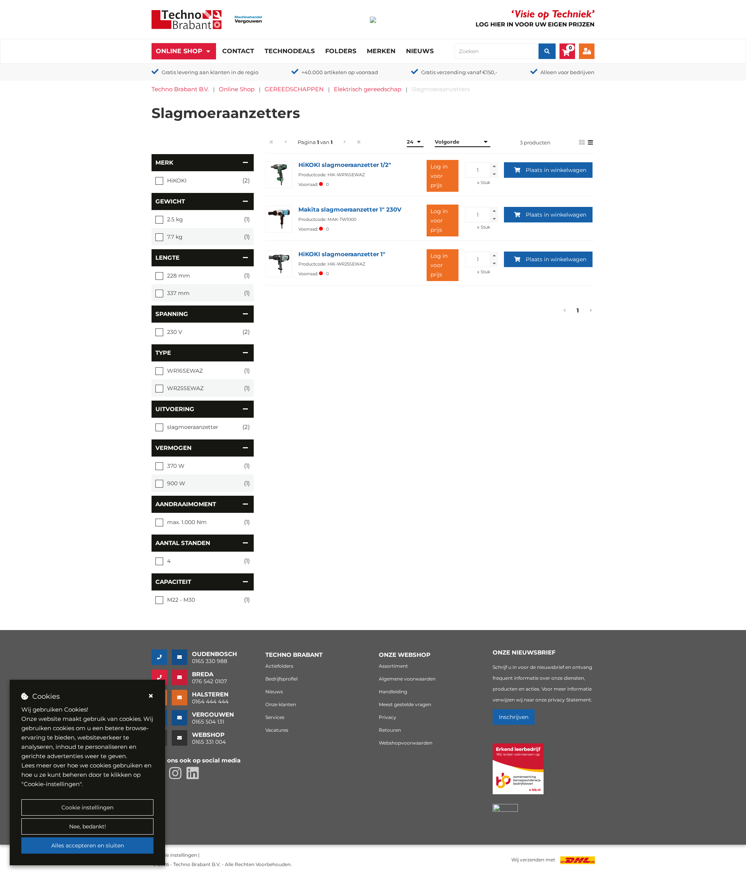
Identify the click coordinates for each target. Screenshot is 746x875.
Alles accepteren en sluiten (87, 845)
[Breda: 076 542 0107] (162, 677)
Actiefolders (279, 666)
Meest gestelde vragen (405, 704)
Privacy (387, 717)
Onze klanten (280, 704)
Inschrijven (513, 717)
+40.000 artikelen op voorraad (340, 72)
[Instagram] (177, 777)
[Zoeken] (547, 51)
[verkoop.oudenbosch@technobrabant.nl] (182, 657)
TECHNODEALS (290, 51)
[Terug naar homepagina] (186, 19)
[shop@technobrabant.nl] (182, 738)
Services (274, 717)
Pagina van (315, 142)
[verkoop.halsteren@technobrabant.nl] (182, 697)
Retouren (390, 730)
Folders (340, 51)
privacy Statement (569, 700)
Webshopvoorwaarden (405, 743)
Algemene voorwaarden (407, 679)
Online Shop (179, 51)
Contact (238, 51)
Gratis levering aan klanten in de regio (210, 72)
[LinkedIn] (194, 777)
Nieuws (420, 51)
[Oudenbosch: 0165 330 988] (162, 657)
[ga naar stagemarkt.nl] (518, 773)
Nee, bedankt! (87, 826)
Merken (381, 51)
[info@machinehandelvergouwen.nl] (182, 718)
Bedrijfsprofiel (281, 679)
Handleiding (393, 691)
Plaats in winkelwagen (556, 170)
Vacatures (276, 730)
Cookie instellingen (87, 807)
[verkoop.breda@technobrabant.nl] (182, 677)
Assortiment (393, 666)
